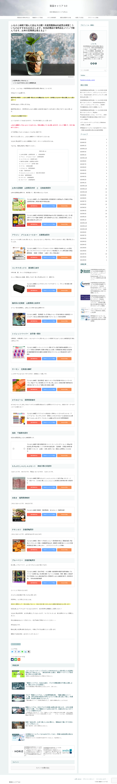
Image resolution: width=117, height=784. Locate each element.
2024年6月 (93, 167)
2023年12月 (93, 185)
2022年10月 (93, 229)
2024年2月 (93, 179)
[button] (105, 70)
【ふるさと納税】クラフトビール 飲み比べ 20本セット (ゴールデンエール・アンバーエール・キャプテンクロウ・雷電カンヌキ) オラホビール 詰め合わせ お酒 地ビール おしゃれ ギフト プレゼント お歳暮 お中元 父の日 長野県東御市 (50, 416)
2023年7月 (93, 201)
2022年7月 (93, 235)
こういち (93, 44)
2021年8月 (93, 250)
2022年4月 (93, 244)
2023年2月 (93, 216)
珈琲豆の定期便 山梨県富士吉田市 (29, 161)
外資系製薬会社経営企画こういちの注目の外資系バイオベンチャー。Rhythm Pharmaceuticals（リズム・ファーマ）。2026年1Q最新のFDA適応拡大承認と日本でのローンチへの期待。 (93, 115)
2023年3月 (93, 213)
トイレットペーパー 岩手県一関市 (29, 163)
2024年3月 (93, 176)
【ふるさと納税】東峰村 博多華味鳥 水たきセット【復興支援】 (46, 510)
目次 (40, 151)
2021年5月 (93, 260)
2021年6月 (93, 257)
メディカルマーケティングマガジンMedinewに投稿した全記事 (93, 123)
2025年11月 (93, 148)
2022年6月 (93, 238)
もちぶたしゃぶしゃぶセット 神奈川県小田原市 (33, 173)
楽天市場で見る (34, 205)
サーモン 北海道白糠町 (27, 166)
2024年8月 (93, 161)
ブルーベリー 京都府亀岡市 (28, 179)
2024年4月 (93, 173)
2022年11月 (93, 226)
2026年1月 (93, 145)
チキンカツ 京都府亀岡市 (27, 177)
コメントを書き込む (43, 768)
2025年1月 (93, 155)
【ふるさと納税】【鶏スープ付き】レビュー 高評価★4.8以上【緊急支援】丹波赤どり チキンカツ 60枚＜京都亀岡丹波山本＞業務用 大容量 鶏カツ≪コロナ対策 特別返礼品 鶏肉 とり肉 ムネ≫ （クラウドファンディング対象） (50, 543)
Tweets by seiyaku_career (87, 80)
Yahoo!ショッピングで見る (49, 205)
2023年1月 (93, 220)
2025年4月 (93, 151)
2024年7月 (93, 164)
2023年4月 (93, 210)
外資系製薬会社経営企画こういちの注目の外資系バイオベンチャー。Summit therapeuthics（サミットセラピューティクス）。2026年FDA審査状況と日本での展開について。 (93, 104)
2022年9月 (93, 232)
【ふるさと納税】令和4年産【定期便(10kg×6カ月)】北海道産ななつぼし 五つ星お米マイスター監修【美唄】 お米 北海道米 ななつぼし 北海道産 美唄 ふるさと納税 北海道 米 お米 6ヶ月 (49, 218)
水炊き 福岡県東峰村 (26, 175)
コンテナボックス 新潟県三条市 (29, 159)
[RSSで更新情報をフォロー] (19, 659)
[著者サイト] (12, 659)
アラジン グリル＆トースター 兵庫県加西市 (32, 156)
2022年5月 (93, 241)
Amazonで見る (64, 205)
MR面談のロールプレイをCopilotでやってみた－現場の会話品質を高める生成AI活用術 (93, 129)
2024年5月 (93, 170)
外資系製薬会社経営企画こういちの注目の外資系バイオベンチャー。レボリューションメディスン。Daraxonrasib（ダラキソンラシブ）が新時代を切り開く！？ (93, 94)
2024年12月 (93, 158)
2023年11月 (93, 189)
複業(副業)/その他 (16, 644)
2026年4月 (93, 139)
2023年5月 (93, 207)
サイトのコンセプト (102, 779)
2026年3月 (93, 142)
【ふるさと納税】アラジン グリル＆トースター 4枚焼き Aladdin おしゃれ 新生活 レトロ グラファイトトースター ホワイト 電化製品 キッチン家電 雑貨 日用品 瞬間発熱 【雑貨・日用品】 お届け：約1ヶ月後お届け (50, 251)
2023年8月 (93, 198)
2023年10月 (93, 192)
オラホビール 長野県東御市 (28, 168)
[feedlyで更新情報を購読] (15, 659)
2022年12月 (93, 223)
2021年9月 (93, 247)
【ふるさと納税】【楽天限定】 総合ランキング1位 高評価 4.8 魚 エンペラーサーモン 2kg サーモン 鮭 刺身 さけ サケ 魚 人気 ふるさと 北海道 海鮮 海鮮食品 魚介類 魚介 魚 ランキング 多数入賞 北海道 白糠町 (50, 383)
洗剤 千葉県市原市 (26, 170)
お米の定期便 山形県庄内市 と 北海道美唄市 (33, 154)
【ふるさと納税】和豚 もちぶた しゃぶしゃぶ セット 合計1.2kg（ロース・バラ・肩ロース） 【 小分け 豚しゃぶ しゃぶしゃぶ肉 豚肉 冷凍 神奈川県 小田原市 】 (50, 481)
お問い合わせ (78, 779)
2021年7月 (93, 254)
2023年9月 (93, 195)
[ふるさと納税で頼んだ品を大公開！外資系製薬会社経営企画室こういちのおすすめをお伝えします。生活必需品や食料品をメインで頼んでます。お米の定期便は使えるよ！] (19, 651)
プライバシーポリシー (88, 779)
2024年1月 (93, 182)
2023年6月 (93, 204)
